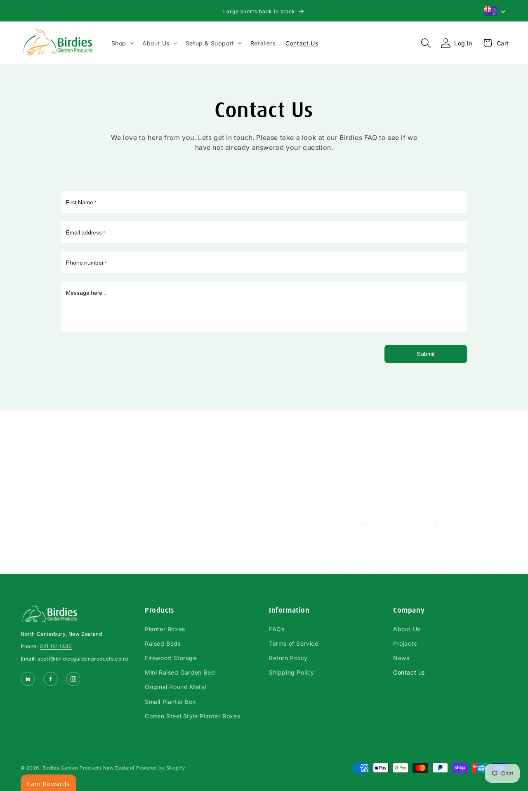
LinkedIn (28, 680)
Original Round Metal (175, 686)
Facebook (51, 680)
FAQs (276, 628)
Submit (426, 354)
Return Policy (288, 657)
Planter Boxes (165, 628)
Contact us (409, 672)
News (401, 657)
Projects (405, 643)
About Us (406, 628)
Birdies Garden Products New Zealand (88, 768)
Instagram (74, 680)
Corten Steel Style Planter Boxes (192, 716)
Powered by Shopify (160, 768)
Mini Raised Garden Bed (180, 672)
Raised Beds (163, 643)
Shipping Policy (291, 672)
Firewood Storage (171, 657)
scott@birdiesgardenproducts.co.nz (419, 539)
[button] (121, 43)
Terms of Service (293, 643)
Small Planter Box (170, 701)
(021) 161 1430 (246, 511)
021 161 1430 (56, 646)
